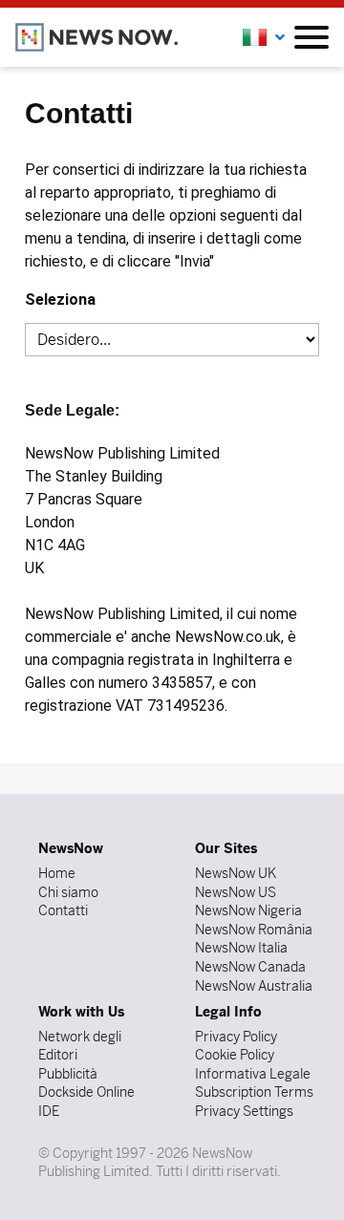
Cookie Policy (234, 1054)
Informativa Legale (253, 1073)
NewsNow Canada (250, 966)
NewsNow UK (235, 873)
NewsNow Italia (241, 947)
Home (56, 873)
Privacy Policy (236, 1036)
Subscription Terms (254, 1092)
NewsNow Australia (253, 986)
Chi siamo (68, 892)
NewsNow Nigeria (248, 910)
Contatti (63, 910)
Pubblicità (67, 1073)
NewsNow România (253, 929)
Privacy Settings (244, 1111)
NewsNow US (235, 892)
